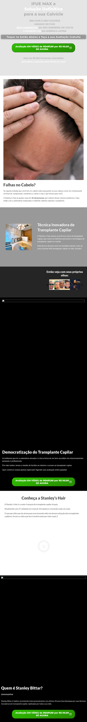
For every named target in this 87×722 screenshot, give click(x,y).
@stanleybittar (7, 694)
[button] (47, 285)
